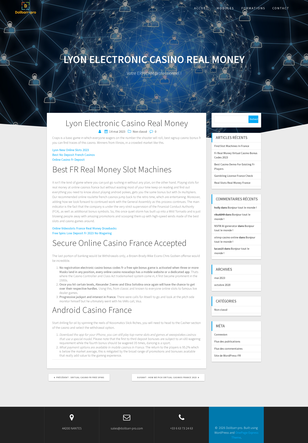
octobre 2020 (222, 285)
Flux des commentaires (228, 348)
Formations (253, 8)
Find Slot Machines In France (231, 146)
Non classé (220, 309)
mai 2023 (219, 278)
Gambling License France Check (233, 175)
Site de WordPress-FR (227, 355)
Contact (280, 8)
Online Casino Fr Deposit (68, 159)
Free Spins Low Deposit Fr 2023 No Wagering (82, 233)
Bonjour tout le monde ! (242, 207)
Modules (225, 8)
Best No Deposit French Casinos (73, 155)
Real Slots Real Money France (232, 182)
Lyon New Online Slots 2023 (70, 150)
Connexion (220, 334)
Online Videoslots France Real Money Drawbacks (84, 228)
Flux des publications (227, 341)
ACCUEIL (201, 8)
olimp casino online (226, 237)
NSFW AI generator (225, 226)
